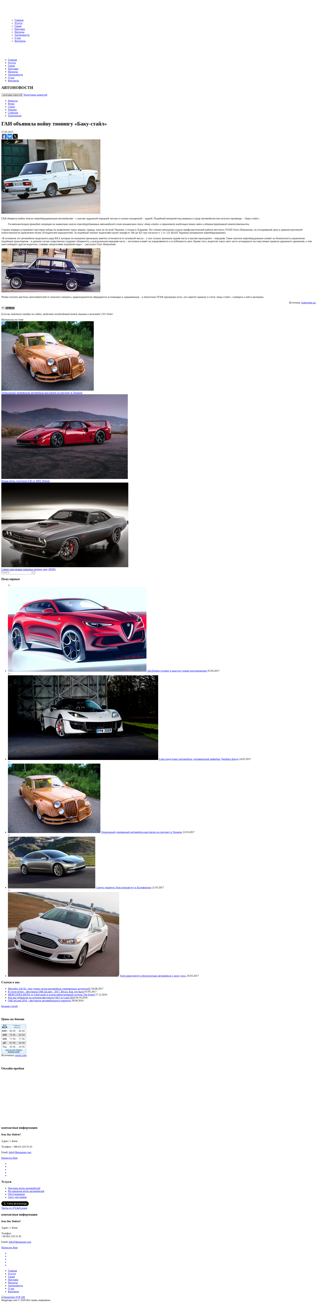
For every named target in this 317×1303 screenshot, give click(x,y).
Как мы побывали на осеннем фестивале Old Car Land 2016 (41, 997)
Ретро (11, 103)
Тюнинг (12, 109)
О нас (18, 38)
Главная (19, 20)
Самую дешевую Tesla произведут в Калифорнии (123, 887)
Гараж (18, 26)
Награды (19, 32)
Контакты (20, 41)
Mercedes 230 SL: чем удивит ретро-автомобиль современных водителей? (49, 988)
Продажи (20, 29)
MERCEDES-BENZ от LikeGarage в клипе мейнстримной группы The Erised (51, 994)
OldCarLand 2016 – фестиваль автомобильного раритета (39, 1000)
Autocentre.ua (308, 302)
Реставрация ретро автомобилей (26, 1191)
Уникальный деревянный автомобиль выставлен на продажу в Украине (41, 392)
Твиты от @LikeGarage (14, 1208)
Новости (13, 100)
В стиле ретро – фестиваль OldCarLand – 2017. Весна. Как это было (46, 991)
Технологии (14, 115)
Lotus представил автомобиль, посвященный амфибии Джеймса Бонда (199, 759)
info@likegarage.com (20, 1152)
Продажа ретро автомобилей (24, 1188)
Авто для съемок (17, 1197)
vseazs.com (21, 1055)
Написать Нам (9, 1158)
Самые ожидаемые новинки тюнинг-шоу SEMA (28, 569)
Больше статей (9, 1006)
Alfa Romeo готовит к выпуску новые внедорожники (177, 670)
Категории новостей (35, 94)
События (13, 112)
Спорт (11, 106)
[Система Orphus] (8, 308)
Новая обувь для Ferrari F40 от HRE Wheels (25, 481)
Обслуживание (16, 1194)
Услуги (18, 23)
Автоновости (22, 35)
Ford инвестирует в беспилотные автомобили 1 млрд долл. (153, 975)
